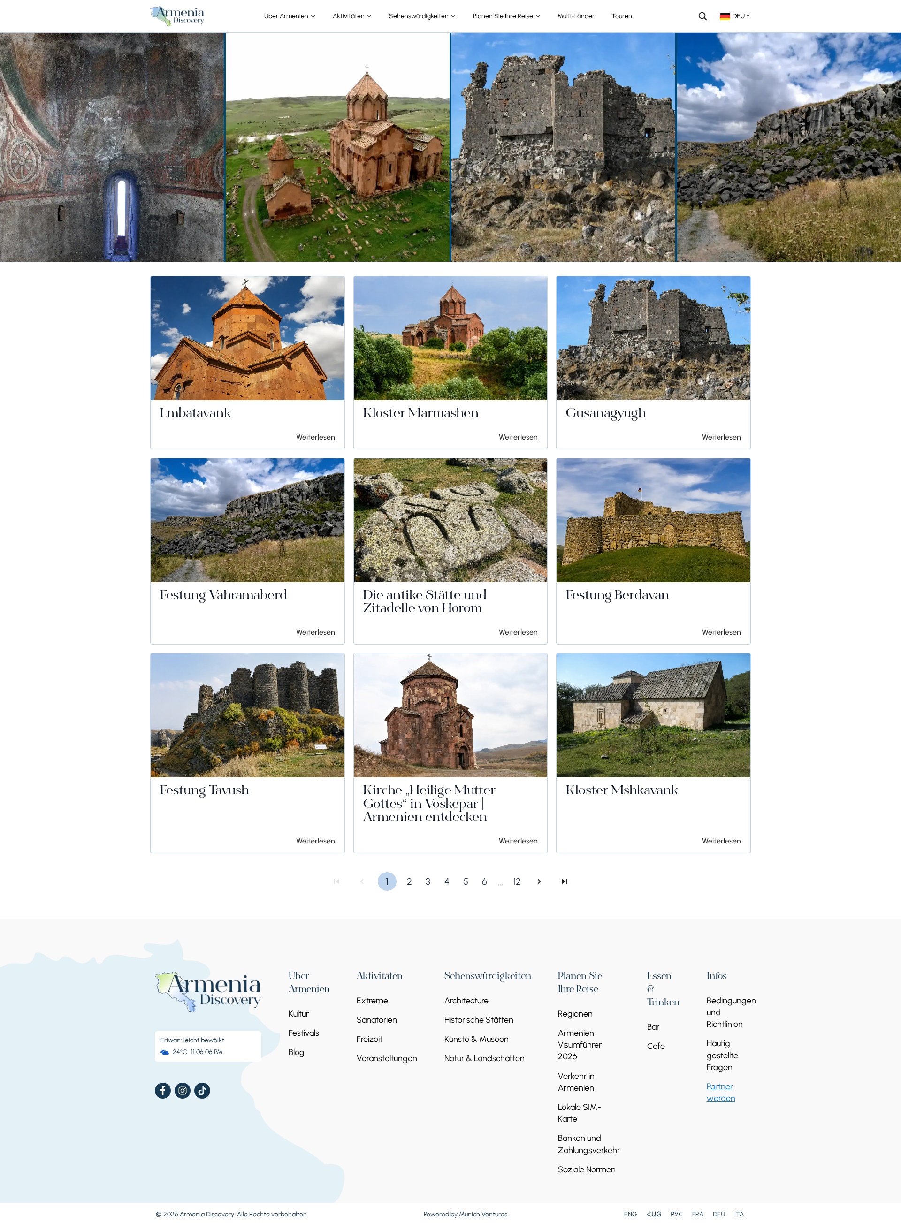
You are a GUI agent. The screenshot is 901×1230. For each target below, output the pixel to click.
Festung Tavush (204, 791)
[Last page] (564, 881)
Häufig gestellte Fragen (722, 1055)
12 (517, 881)
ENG (630, 1214)
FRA (697, 1214)
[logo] (177, 16)
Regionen (575, 1014)
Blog (297, 1052)
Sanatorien (377, 1020)
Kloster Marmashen (421, 414)
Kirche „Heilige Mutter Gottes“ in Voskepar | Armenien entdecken (429, 805)
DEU (719, 1214)
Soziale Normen (587, 1169)
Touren (621, 16)
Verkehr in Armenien (576, 1082)
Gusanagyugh (606, 414)
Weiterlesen (315, 437)
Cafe (656, 1046)
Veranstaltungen (387, 1058)
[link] (247, 362)
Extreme (372, 1000)
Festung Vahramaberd (223, 596)
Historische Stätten (478, 1020)
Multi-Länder (576, 16)
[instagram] (183, 1091)
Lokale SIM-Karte (579, 1113)
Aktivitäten (349, 16)
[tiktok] (202, 1091)
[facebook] (163, 1091)
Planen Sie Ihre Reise (503, 16)
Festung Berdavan (617, 596)
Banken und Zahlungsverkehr (589, 1144)
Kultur (299, 1014)
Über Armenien (287, 16)
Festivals (304, 1033)
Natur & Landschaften (484, 1058)
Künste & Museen (476, 1039)
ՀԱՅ (654, 1214)
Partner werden (721, 1092)
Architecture (466, 1000)
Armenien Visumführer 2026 (580, 1045)
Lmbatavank (195, 414)
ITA (739, 1214)
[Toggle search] (702, 16)
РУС (677, 1214)
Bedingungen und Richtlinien (731, 1012)
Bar (653, 1027)
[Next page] (539, 881)
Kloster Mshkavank (622, 791)
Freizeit (369, 1039)
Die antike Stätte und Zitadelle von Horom (425, 603)
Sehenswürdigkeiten (419, 16)
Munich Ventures (483, 1214)
